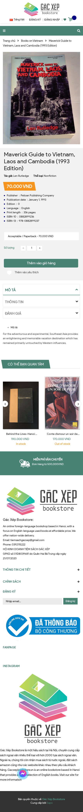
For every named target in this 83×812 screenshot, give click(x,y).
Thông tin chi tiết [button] (16, 569)
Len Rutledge (21, 176)
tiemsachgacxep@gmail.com (27, 540)
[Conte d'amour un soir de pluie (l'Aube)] (62, 401)
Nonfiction (50, 176)
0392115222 (18, 544)
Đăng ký (70, 601)
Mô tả (14, 327)
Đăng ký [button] (9, 591)
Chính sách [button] (12, 581)
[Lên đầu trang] (72, 773)
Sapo (50, 802)
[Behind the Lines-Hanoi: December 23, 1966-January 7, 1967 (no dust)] (21, 401)
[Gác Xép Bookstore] (41, 9)
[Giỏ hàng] (71, 20)
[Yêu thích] (65, 19)
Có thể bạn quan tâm (26, 364)
